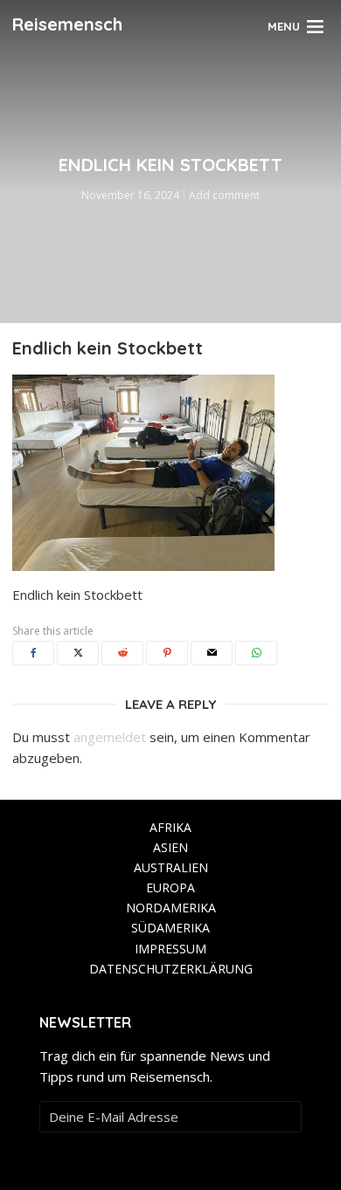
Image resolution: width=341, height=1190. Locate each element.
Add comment (224, 195)
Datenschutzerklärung (171, 968)
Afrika (170, 827)
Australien (171, 867)
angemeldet (109, 737)
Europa (170, 887)
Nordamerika (171, 907)
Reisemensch (67, 24)
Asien (170, 847)
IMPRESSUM (170, 948)
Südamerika (170, 927)
